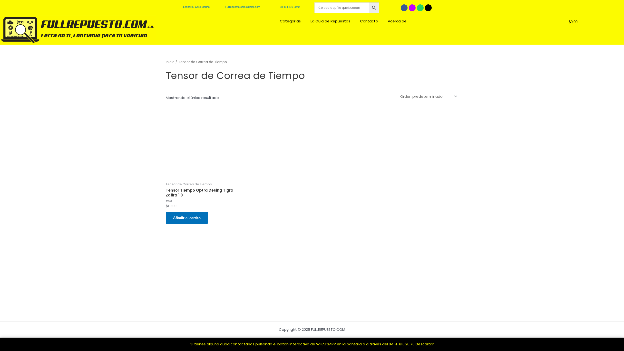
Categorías (290, 21)
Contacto (369, 21)
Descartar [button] (425, 344)
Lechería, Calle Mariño (196, 6)
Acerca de (397, 21)
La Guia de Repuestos (330, 21)
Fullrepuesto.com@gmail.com (242, 6)
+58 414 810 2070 (289, 6)
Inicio (170, 62)
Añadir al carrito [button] (187, 218)
